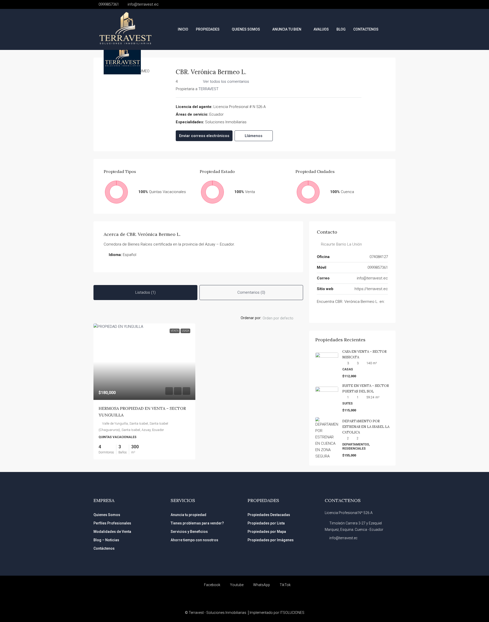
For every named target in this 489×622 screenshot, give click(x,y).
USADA (185, 330)
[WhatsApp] (333, 312)
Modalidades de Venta (112, 532)
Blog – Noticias (106, 540)
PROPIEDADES (208, 29)
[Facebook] (319, 312)
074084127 (379, 256)
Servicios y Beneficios (189, 532)
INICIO (183, 29)
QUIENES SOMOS (246, 29)
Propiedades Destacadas (269, 515)
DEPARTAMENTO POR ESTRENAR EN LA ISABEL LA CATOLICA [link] (365, 427)
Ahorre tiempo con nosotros (194, 540)
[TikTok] (326, 312)
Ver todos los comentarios (226, 81)
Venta (175, 330)
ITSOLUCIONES (292, 613)
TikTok (285, 585)
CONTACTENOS (365, 29)
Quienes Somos (106, 515)
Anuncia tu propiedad (188, 515)
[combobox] (282, 318)
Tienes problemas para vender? (197, 523)
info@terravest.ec (372, 278)
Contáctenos (104, 548)
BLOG (341, 29)
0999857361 (378, 267)
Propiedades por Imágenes (271, 540)
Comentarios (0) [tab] (251, 292)
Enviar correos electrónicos (204, 135)
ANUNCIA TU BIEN (286, 29)
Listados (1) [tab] (145, 292)
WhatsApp (261, 585)
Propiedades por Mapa (267, 532)
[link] (144, 361)
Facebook (211, 585)
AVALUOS (321, 29)
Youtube (236, 585)
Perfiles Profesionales (112, 523)
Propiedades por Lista (266, 523)
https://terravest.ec (371, 289)
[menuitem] (387, 29)
